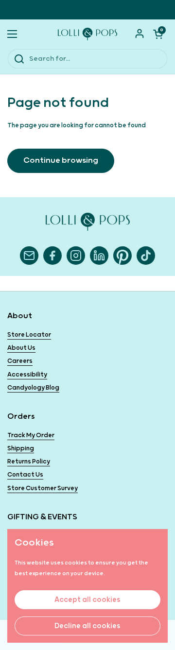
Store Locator (29, 335)
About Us (21, 348)
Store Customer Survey (42, 488)
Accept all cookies (87, 600)
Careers (20, 361)
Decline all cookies (87, 626)
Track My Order (30, 435)
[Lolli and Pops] (87, 34)
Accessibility (27, 374)
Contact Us (25, 475)
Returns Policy (28, 461)
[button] (158, 34)
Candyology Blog (33, 388)
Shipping (20, 448)
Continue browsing (60, 160)
